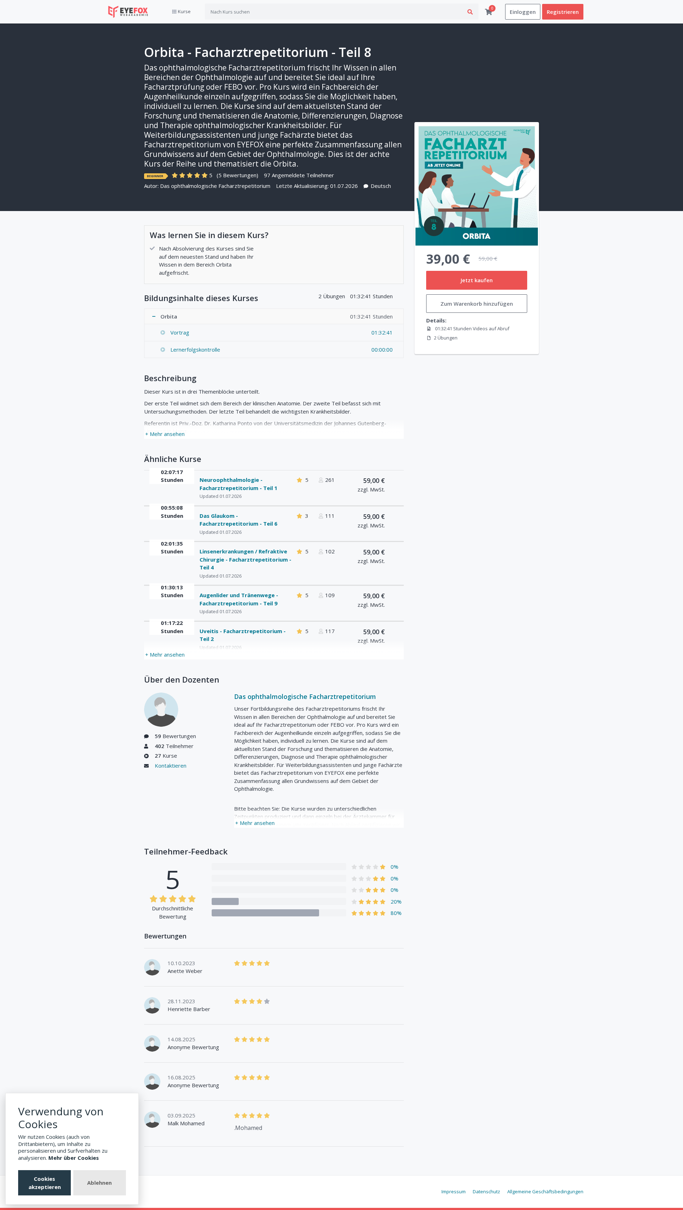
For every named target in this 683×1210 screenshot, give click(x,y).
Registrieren (563, 11)
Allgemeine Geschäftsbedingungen (545, 1191)
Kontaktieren (170, 765)
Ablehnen (99, 1182)
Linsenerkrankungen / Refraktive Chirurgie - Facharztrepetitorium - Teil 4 (245, 559)
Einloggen (523, 11)
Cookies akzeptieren (44, 1182)
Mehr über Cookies (73, 1157)
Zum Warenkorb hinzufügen (476, 303)
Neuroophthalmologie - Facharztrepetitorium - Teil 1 (238, 483)
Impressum (453, 1191)
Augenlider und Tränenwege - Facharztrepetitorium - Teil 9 (239, 599)
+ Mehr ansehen (165, 433)
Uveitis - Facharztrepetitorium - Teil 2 (243, 635)
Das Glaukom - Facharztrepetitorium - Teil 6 (238, 519)
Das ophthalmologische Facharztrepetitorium (215, 185)
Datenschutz (486, 1191)
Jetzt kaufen (477, 280)
